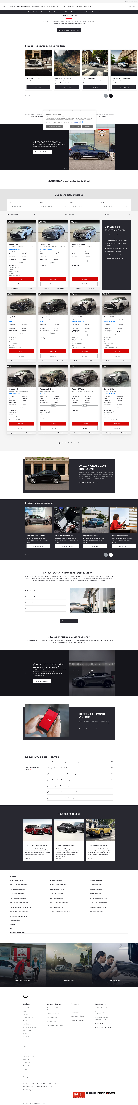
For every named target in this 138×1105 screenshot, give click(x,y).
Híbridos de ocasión (53, 1013)
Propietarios (51, 6)
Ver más (28, 542)
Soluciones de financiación (55, 1025)
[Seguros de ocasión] (95, 520)
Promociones (27, 1073)
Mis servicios (75, 1012)
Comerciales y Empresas (74, 6)
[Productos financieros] (123, 520)
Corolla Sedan (27, 1024)
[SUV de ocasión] (95, 63)
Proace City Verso (28, 1056)
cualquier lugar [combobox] (107, 206)
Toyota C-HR (27, 1030)
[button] (64, 168)
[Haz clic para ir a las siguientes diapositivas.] (111, 96)
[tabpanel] (80, 780)
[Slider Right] (34, 231)
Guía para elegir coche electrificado (101, 1012)
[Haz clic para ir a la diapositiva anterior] (106, 96)
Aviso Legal (78, 1103)
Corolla (25, 1021)
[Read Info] (18, 267)
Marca (10, 202)
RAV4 (24, 1040)
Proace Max (26, 1066)
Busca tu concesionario (131, 1)
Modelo (41, 202)
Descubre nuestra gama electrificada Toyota (102, 1018)
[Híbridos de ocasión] (38, 63)
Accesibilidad (111, 1103)
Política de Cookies (101, 1103)
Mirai (24, 1046)
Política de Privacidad (77, 122)
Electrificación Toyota (101, 1008)
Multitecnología (100, 1023)
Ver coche (21, 279)
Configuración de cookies (55, 126)
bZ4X (24, 1043)
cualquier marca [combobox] (16, 206)
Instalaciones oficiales (78, 1016)
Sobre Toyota (87, 6)
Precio (71, 202)
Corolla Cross (27, 1037)
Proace (25, 1069)
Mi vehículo (74, 1008)
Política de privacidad (88, 1103)
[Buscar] (124, 6)
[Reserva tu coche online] (67, 520)
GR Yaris (25, 1014)
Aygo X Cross (27, 1008)
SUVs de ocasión (52, 1017)
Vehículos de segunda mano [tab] (32, 768)
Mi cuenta (132, 6)
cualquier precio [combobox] (77, 206)
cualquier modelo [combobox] (46, 206)
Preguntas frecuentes (77, 1020)
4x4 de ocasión (51, 1021)
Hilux (24, 1053)
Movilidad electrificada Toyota (104, 1027)
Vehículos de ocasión (23, 6)
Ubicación (103, 202)
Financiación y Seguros (38, 6)
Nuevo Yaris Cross (28, 1017)
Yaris (24, 1011)
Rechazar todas (75, 126)
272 (78, 442)
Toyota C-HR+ (27, 1033)
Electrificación (61, 6)
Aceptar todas (88, 126)
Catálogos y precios (29, 1077)
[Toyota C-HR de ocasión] (124, 63)
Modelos (12, 6)
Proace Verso (27, 1059)
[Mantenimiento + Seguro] (38, 520)
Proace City (26, 1062)
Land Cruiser (27, 1050)
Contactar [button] (21, 284)
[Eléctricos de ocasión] (67, 63)
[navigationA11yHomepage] (4, 6)
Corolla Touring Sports (30, 1027)
